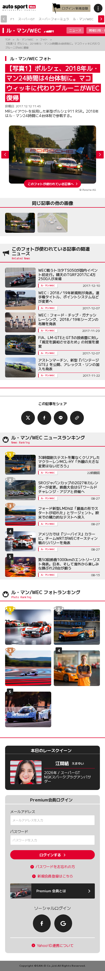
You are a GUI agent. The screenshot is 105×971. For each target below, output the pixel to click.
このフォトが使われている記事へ (51, 183)
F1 (12, 19)
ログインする (50, 854)
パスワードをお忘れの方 (55, 866)
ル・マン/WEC (83, 19)
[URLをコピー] (77, 418)
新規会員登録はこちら (55, 876)
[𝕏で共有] (28, 418)
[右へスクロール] (101, 19)
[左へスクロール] (4, 19)
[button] (100, 155)
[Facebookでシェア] (44, 418)
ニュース (75, 30)
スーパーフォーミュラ (53, 19)
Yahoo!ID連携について (55, 945)
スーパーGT (26, 19)
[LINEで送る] (61, 418)
